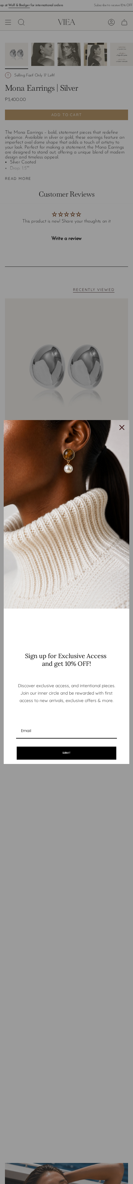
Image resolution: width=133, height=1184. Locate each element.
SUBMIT (66, 753)
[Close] (121, 427)
